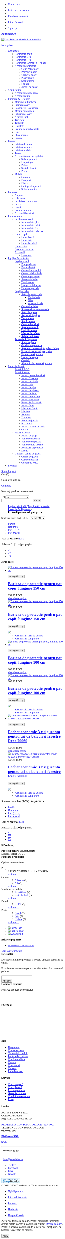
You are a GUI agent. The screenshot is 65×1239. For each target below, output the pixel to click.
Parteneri (12, 1203)
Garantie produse (17, 1093)
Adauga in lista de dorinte (29, 635)
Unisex (18, 919)
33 (9, 556)
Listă (21, 538)
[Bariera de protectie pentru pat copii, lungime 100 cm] (36, 644)
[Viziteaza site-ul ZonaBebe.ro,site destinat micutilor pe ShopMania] (10, 1182)
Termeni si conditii (18, 1053)
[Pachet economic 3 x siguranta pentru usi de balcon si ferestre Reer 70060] (36, 718)
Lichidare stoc (15, 1071)
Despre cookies (54, 1223)
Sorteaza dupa (8, 518)
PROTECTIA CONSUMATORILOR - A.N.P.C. (27, 1124)
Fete (17, 916)
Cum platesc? (15, 1087)
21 (9, 550)
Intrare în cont (15, 22)
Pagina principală (17, 506)
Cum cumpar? (15, 1084)
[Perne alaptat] (16, 930)
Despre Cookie (16, 1215)
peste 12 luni (21, 895)
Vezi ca (5, 538)
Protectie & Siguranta (19, 509)
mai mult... (13, 874)
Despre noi (14, 1047)
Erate (11, 1099)
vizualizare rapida (17, 598)
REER (18, 904)
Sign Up (12, 28)
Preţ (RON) (14, 529)
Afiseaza (5, 544)
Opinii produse (16, 1191)
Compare (6, 485)
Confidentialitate (16, 1059)
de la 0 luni (20, 892)
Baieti (18, 913)
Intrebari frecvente (17, 1197)
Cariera (12, 1062)
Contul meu (14, 4)
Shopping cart (8, 471)
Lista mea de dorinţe (18, 10)
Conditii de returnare (19, 1096)
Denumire (13, 526)
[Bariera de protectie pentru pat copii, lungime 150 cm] (36, 570)
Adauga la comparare (27, 638)
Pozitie (11, 523)
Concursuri (14, 1065)
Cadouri (12, 1068)
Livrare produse (16, 1090)
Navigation (7, 45)
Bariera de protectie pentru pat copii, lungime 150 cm (35, 586)
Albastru (19, 880)
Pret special (14, 532)
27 (9, 553)
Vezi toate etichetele (11, 950)
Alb (17, 883)
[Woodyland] (15, 933)
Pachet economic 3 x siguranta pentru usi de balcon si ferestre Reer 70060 (34, 736)
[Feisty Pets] (15, 927)
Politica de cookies (18, 1056)
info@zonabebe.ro (13, 1159)
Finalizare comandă (18, 16)
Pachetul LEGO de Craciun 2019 (21, 945)
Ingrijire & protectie (39, 506)
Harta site (13, 1209)
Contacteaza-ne (16, 1050)
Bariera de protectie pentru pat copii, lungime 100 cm (35, 660)
